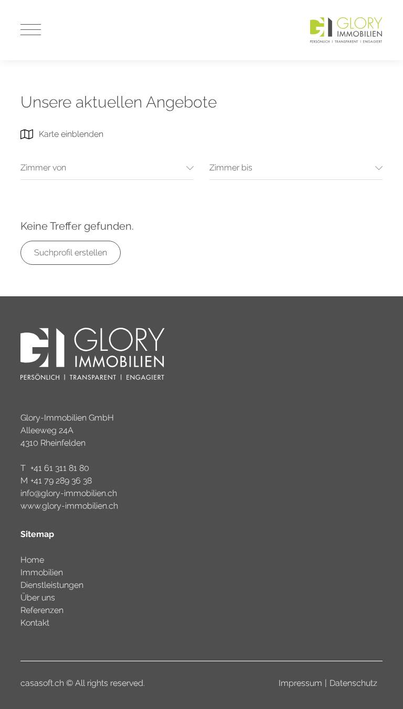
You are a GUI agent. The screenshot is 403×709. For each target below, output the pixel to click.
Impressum (300, 683)
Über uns (37, 598)
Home (32, 560)
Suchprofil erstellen (70, 252)
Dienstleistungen (51, 585)
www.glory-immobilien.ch (69, 506)
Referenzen (41, 610)
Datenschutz (353, 683)
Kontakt (34, 623)
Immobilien (41, 572)
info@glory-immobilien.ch (68, 493)
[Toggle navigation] (30, 30)
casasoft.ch (42, 683)
